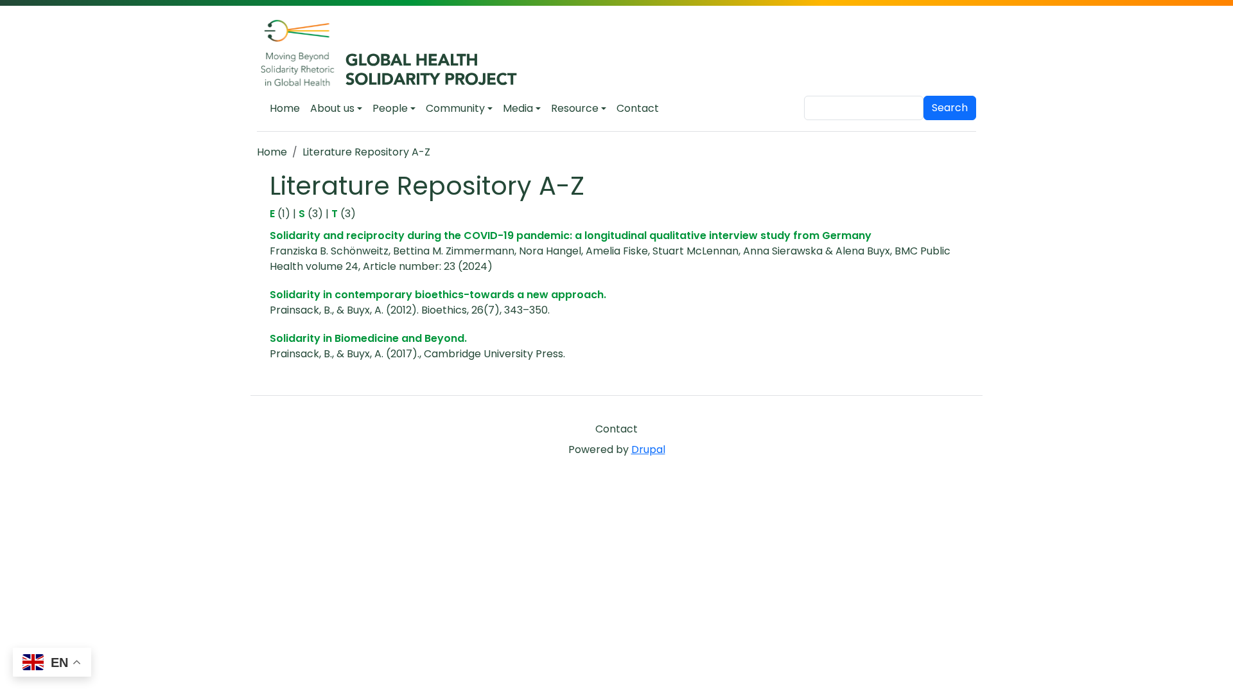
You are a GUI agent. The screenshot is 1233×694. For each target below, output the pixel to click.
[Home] (396, 54)
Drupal (648, 449)
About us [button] (332, 108)
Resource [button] (575, 108)
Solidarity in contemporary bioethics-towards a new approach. (438, 294)
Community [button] (455, 108)
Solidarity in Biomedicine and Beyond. (368, 338)
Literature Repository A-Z (366, 152)
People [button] (390, 108)
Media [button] (518, 108)
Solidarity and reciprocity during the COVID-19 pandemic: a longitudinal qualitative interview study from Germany (570, 235)
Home (285, 108)
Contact (637, 108)
